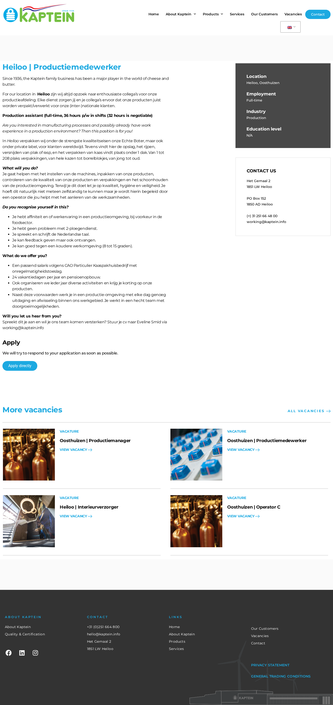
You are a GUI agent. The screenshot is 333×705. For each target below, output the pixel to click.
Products (211, 14)
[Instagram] (35, 653)
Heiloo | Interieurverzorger (89, 507)
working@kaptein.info (266, 222)
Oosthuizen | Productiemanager (95, 440)
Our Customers (264, 14)
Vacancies (293, 14)
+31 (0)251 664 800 (103, 627)
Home (153, 14)
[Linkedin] (22, 653)
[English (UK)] (289, 27)
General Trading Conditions (281, 676)
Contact (258, 643)
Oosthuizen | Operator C (253, 507)
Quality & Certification (25, 634)
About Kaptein (178, 14)
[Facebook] (8, 653)
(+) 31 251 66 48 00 (262, 216)
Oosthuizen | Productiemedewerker (266, 440)
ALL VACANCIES (307, 411)
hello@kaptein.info (103, 634)
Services (237, 14)
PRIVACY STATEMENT (270, 665)
